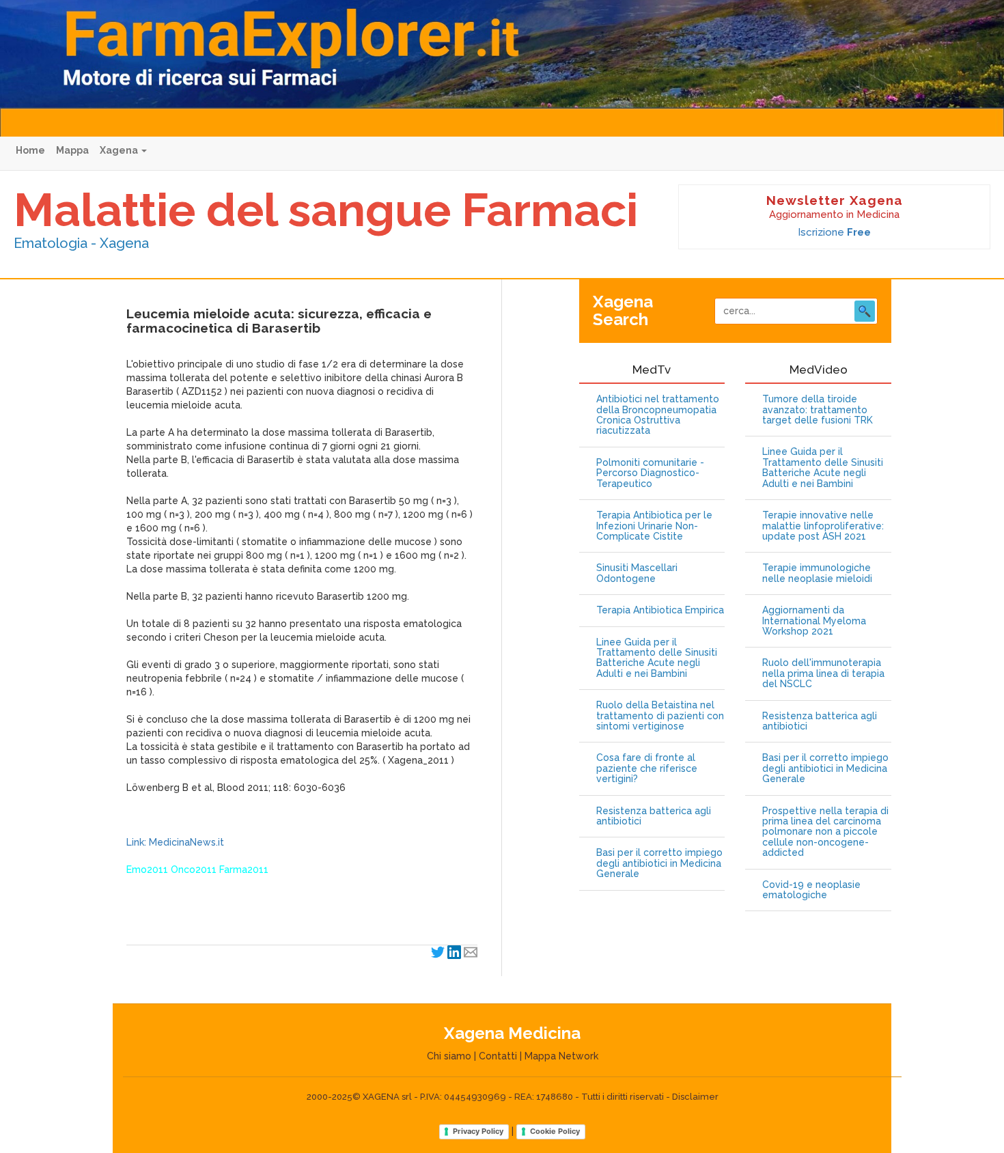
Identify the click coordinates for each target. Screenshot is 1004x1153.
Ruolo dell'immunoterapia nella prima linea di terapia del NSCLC (823, 673)
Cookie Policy (555, 1131)
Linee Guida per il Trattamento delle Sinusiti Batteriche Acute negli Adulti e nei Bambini (656, 658)
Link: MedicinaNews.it (175, 842)
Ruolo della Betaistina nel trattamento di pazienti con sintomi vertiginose (660, 716)
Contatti (498, 1056)
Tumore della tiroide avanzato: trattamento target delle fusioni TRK (817, 410)
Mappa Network (561, 1056)
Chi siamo (449, 1056)
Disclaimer (695, 1097)
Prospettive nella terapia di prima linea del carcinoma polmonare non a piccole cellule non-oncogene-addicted (825, 832)
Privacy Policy (478, 1131)
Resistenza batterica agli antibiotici (653, 816)
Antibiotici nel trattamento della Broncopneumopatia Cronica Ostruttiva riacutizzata (657, 415)
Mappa (72, 150)
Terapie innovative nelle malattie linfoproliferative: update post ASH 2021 (823, 526)
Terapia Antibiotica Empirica (660, 610)
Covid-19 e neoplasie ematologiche (811, 890)
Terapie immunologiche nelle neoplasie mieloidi (817, 573)
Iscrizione (834, 232)
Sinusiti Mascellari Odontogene (637, 573)
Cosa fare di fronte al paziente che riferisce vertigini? (646, 768)
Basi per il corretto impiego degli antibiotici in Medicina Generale (659, 863)
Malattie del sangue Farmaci (326, 209)
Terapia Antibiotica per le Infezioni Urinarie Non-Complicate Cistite (654, 526)
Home (30, 150)
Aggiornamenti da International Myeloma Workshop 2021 (814, 621)
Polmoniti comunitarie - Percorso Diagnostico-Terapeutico (650, 473)
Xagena (120, 150)
